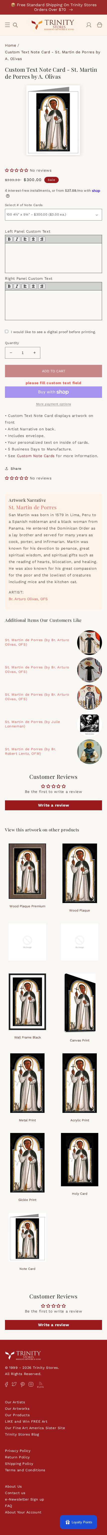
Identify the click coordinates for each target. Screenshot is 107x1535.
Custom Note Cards (36, 456)
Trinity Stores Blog (22, 1434)
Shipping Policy (19, 1464)
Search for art (15, 24)
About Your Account (23, 1512)
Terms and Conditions (25, 1470)
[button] (7, 24)
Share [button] (16, 468)
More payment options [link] (53, 404)
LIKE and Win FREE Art (26, 1421)
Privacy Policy (17, 1451)
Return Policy (17, 1457)
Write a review (53, 805)
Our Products (17, 1415)
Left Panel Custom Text (27, 231)
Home (10, 45)
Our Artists (15, 1402)
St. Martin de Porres (33, 507)
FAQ (8, 1506)
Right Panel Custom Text (29, 278)
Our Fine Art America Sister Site (35, 1428)
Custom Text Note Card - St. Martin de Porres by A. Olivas (52, 55)
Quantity (12, 343)
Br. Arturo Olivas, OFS (28, 599)
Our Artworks (17, 1408)
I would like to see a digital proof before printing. (53, 332)
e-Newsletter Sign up (24, 1499)
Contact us (15, 1493)
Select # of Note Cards (24, 205)
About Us (13, 1486)
